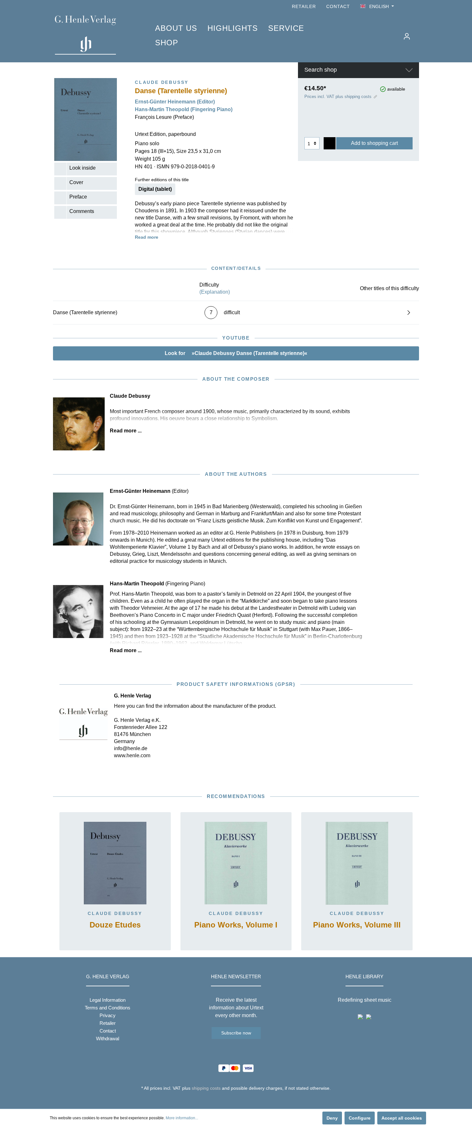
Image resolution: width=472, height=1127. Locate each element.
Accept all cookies (401, 1118)
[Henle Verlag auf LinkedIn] (241, 1100)
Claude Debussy (115, 913)
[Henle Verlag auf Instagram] (415, 6)
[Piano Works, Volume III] (356, 863)
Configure (360, 1118)
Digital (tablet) (155, 189)
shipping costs (206, 1088)
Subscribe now (236, 1032)
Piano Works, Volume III (357, 925)
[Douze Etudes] (115, 863)
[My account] (406, 36)
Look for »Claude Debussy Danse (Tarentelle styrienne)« (236, 353)
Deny (332, 1118)
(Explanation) (214, 292)
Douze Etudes (115, 925)
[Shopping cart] (418, 33)
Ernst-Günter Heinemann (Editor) (175, 101)
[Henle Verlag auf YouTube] (406, 6)
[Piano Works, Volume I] (236, 863)
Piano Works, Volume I (235, 925)
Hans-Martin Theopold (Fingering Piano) (183, 109)
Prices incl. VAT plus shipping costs (337, 96)
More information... (182, 1118)
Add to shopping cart (374, 143)
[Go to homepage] (95, 35)
